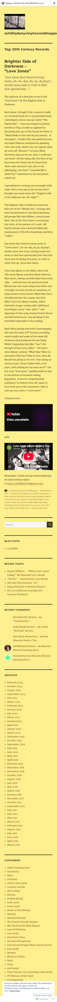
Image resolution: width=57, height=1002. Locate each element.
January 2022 (14, 721)
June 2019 (12, 752)
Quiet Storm (22, 502)
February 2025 (15, 682)
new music (13, 933)
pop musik (13, 948)
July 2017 (12, 810)
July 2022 (12, 713)
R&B (31, 502)
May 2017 (12, 817)
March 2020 (13, 732)
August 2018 (14, 779)
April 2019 (12, 759)
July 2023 (12, 698)
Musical (11, 914)
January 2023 (14, 709)
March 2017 (13, 821)
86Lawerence (20, 655)
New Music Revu (16, 937)
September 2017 (16, 806)
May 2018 (12, 786)
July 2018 (12, 783)
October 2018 (14, 775)
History (11, 894)
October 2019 (14, 740)
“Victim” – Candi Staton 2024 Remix (27, 579)
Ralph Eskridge (40, 502)
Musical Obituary (16, 918)
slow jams (25, 505)
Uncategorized (15, 979)
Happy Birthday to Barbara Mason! (26, 586)
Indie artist (13, 902)
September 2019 (16, 744)
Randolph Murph (12, 505)
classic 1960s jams (17, 883)
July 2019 (12, 748)
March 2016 (13, 844)
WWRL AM (24, 508)
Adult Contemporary (18, 867)
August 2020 (14, 728)
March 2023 (13, 701)
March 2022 (13, 717)
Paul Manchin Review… (25, 617)
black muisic (30, 496)
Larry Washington (36, 499)
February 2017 (15, 825)
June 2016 (12, 837)
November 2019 (15, 736)
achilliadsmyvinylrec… (25, 646)
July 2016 (12, 833)
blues (10, 875)
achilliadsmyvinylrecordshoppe (30, 33)
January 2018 (14, 794)
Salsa (10, 964)
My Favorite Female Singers (22, 921)
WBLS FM (14, 508)
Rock (10, 960)
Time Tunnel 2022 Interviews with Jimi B (29, 972)
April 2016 (12, 841)
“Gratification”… (22, 621)
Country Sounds (16, 887)
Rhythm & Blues (16, 956)
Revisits (11, 952)
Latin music (13, 906)
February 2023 (15, 705)
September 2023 (16, 694)
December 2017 (15, 798)
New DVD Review (16, 929)
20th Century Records (14, 496)
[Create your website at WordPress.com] (28, 3)
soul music (35, 505)
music (13, 502)
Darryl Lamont (20, 499)
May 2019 (12, 756)
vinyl (6, 508)
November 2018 (15, 771)
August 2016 (14, 829)
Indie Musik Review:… (25, 626)
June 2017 (12, 814)
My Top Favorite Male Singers (23, 925)
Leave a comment (39, 508)
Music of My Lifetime (20, 493)
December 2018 (15, 767)
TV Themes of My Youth (20, 976)
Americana (13, 871)
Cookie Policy (14, 991)
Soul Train (45, 505)
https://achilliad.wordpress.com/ (25, 483)
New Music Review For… (26, 636)
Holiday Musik (15, 898)
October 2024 (14, 686)
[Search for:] (25, 524)
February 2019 (15, 763)
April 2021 (12, 725)
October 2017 (14, 802)
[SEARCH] (50, 525)
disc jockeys (13, 890)
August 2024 (14, 690)
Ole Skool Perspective (40, 493)
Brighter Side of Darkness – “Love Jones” (20, 66)
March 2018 (13, 790)
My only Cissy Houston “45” (22, 582)
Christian (12, 879)
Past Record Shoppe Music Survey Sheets (29, 945)
